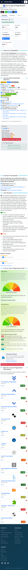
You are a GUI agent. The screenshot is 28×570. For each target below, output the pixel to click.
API (1, 538)
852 (10, 86)
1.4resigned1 (10, 89)
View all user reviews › (6, 265)
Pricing (16, 530)
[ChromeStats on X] (8, 563)
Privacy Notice (4, 560)
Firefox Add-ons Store (7, 22)
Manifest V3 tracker (19, 536)
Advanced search (18, 532)
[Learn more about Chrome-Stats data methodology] (19, 105)
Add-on (10, 7)
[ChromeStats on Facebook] (5, 563)
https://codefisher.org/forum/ (14, 190)
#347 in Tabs (5, 132)
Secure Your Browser (11, 361)
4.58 (12, 87)
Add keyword (18, 542)
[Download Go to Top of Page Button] (7, 35)
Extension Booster (5, 536)
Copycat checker (18, 534)
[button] (2, 2)
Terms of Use (4, 558)
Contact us (3, 555)
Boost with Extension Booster (14, 148)
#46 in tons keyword (7, 136)
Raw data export (4, 542)
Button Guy (4, 7)
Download (12, 15)
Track (11, 19)
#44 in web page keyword (8, 134)
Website (8, 102)
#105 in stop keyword (7, 137)
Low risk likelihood (6, 95)
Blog (2, 553)
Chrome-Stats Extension (6, 532)
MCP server (3, 540)
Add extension (18, 540)
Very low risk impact (11, 94)
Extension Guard (4, 534)
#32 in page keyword (7, 133)
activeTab (5, 98)
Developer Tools (15, 82)
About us (3, 549)
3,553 (6, 128)
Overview (4, 15)
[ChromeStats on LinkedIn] (2, 563)
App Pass (3, 530)
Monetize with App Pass (14, 145)
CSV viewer (17, 538)
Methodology (4, 551)
